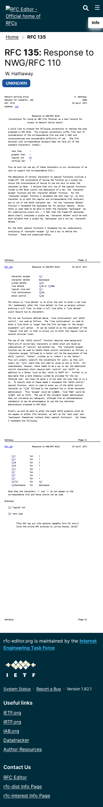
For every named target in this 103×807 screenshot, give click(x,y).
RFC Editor (15, 777)
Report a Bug (48, 688)
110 (16, 106)
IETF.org (12, 712)
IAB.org (11, 731)
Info (96, 22)
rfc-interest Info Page (26, 795)
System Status (17, 688)
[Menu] (97, 7)
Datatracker (16, 740)
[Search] (86, 7)
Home (12, 37)
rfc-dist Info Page (22, 786)
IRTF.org (12, 722)
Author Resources (22, 749)
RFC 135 (9, 267)
